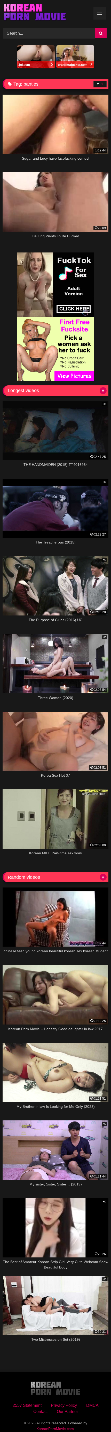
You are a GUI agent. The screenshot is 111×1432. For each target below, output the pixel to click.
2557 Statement (27, 1405)
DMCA (92, 1405)
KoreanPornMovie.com (55, 1429)
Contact (40, 1411)
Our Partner (67, 1411)
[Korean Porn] (45, 13)
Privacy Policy (64, 1405)
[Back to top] (95, 1417)
